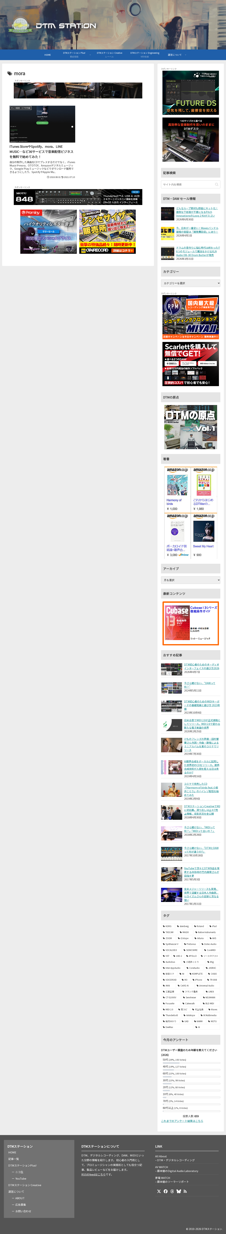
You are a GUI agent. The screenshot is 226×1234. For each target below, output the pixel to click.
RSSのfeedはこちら (93, 1174)
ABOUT (20, 1198)
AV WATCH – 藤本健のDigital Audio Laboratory (176, 1169)
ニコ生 (19, 1172)
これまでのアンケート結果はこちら (182, 1121)
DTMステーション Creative (24, 1185)
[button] (217, 184)
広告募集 (20, 1204)
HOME (12, 1152)
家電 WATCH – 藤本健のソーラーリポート (172, 1179)
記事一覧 (13, 1159)
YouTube (20, 1178)
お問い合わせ (23, 1211)
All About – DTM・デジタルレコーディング (175, 1158)
